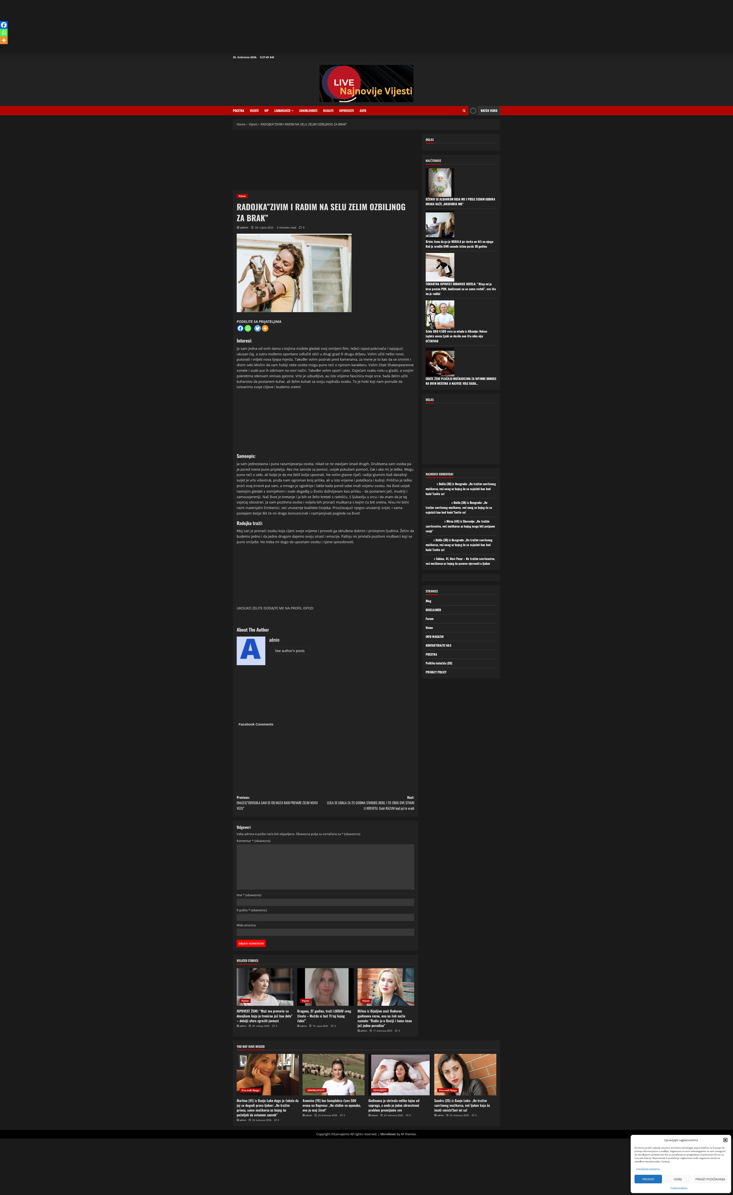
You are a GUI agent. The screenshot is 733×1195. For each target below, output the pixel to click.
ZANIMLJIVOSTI (316, 1090)
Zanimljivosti (308, 110)
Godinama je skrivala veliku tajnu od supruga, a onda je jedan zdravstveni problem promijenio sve (393, 1105)
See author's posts (290, 650)
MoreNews (388, 1134)
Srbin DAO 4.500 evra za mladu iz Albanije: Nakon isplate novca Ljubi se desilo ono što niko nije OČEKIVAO (456, 336)
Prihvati (648, 1179)
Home (429, 627)
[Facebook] (240, 328)
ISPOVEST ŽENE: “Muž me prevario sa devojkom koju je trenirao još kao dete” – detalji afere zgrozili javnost (264, 1015)
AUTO (363, 110)
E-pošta (252, 910)
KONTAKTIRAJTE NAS (438, 645)
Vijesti (254, 110)
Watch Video (489, 110)
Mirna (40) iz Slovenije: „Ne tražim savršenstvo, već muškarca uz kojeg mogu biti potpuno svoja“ (460, 526)
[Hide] (1, 47)
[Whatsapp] (248, 328)
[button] (725, 1140)
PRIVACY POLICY (436, 672)
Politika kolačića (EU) (439, 663)
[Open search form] (464, 110)
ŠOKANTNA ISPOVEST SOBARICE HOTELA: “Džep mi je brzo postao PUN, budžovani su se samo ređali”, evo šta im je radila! (461, 289)
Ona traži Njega (250, 1090)
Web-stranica (246, 925)
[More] (265, 328)
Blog (428, 601)
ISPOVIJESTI (346, 110)
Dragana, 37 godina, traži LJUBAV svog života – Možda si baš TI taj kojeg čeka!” (324, 1015)
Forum (430, 618)
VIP (266, 110)
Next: (370, 803)
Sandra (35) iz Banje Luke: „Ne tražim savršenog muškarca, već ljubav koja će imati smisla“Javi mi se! (462, 1105)
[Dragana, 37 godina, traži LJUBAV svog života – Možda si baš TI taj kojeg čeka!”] (325, 987)
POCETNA (238, 110)
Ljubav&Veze (282, 110)
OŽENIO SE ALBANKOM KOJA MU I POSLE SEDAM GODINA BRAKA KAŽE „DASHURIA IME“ (460, 201)
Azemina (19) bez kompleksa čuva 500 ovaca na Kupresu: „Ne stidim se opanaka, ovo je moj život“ (332, 1105)
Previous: (277, 803)
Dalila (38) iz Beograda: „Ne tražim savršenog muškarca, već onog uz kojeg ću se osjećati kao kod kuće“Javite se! (461, 489)
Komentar (253, 841)
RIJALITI (328, 110)
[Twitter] (257, 328)
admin (244, 227)
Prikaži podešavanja (710, 1179)
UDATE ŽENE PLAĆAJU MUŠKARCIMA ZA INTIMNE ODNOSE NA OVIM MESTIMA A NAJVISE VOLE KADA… (461, 381)
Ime (249, 895)
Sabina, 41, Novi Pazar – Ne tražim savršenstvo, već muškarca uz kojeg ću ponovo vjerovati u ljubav (460, 561)
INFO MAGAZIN (435, 636)
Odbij (678, 1179)
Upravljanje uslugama (648, 1168)
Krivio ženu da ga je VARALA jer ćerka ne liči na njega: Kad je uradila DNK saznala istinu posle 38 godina (460, 244)
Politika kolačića (679, 1187)
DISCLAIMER (433, 610)
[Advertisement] (114, 26)
